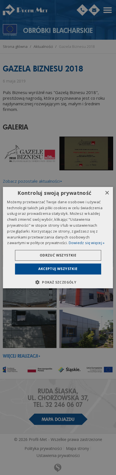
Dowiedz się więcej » (87, 242)
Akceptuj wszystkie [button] (57, 268)
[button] (58, 282)
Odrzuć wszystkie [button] (58, 255)
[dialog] (58, 237)
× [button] (107, 193)
